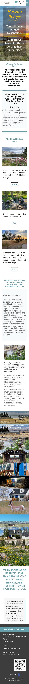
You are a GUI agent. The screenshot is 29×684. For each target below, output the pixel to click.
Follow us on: (13, 674)
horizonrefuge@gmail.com (11, 648)
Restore (14, 269)
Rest (14, 223)
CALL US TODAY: (9, 629)
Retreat (14, 184)
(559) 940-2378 (21, 3)
